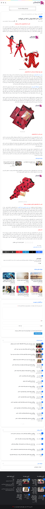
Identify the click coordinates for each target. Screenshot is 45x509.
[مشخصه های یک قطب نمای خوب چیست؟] (22, 275)
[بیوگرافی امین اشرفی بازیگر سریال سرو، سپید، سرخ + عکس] (39, 351)
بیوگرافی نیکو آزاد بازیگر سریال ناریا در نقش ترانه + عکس (25, 439)
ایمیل (41, 325)
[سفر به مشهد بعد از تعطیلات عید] (39, 163)
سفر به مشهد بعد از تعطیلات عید (29, 162)
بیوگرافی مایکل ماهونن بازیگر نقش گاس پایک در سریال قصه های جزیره (22, 454)
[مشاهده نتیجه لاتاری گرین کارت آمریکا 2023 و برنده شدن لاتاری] (22, 289)
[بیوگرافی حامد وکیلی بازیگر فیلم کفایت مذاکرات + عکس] (39, 420)
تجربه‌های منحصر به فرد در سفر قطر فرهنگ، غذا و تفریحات (37, 281)
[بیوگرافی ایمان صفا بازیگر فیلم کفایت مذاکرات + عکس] (39, 415)
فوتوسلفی (38, 258)
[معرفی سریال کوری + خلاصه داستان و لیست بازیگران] (26, 496)
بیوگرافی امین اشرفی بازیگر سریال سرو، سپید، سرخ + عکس (24, 349)
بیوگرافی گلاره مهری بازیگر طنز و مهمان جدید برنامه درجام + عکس (23, 365)
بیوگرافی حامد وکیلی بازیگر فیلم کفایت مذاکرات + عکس (25, 418)
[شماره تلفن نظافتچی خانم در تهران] (9, 289)
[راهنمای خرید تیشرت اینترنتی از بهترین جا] (36, 289)
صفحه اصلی (40, 14)
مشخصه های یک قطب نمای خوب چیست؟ (23, 281)
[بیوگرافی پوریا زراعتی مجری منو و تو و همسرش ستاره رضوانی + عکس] (39, 451)
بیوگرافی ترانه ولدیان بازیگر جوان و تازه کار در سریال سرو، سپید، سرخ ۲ (23, 354)
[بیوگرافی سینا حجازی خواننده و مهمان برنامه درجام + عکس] (39, 372)
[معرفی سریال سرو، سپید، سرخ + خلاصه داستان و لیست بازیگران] (39, 361)
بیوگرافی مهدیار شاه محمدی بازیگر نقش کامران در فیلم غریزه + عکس (23, 402)
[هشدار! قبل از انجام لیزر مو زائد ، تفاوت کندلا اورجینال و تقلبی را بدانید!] (18, 163)
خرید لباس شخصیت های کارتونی (24, 207)
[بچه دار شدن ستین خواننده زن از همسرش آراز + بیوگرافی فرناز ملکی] (39, 446)
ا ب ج (13, 483)
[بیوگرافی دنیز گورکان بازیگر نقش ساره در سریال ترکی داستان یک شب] (39, 435)
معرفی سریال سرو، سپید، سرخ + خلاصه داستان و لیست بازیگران (24, 359)
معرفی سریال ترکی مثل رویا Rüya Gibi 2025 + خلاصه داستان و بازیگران (23, 344)
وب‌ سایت (20, 325)
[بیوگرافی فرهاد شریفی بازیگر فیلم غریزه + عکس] (39, 398)
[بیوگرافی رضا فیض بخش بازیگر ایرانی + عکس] (39, 377)
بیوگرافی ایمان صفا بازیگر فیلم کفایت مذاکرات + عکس (25, 413)
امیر (13, 479)
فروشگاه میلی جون (35, 87)
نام (41, 320)
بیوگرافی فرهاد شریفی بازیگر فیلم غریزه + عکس (26, 397)
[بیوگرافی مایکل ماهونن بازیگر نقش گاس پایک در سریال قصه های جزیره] (39, 456)
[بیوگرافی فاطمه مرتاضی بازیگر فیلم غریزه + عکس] (39, 393)
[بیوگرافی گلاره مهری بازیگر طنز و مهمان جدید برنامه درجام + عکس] (39, 366)
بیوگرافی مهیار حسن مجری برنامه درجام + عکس (26, 386)
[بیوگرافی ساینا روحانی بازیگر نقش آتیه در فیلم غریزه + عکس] (39, 409)
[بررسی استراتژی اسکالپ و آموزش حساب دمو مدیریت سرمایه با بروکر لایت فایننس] (9, 275)
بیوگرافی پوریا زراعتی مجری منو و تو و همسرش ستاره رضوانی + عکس (23, 449)
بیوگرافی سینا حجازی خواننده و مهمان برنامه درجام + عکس (24, 370)
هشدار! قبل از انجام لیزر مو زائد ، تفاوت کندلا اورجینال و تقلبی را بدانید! (8, 163)
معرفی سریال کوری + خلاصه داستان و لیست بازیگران (19, 496)
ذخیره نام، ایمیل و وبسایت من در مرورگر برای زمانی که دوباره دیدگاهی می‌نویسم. (28, 330)
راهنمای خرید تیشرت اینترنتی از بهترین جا (37, 294)
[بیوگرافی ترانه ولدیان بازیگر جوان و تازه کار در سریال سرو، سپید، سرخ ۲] (39, 356)
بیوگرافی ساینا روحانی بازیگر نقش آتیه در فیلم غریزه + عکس (24, 408)
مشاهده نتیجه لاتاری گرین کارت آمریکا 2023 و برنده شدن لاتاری (23, 294)
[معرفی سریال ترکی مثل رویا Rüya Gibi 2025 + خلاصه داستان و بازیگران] (39, 345)
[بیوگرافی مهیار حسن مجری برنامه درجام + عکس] (39, 388)
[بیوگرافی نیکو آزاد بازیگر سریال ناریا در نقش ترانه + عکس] (39, 440)
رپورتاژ (36, 14)
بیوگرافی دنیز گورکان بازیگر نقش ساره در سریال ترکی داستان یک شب (23, 433)
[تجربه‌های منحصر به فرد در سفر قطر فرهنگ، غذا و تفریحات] (36, 275)
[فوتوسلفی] (38, 2)
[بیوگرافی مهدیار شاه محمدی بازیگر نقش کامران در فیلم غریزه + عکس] (39, 404)
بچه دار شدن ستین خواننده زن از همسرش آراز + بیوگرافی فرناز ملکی (23, 444)
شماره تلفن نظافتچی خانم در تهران (9, 293)
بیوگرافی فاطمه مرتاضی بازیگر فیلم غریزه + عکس (26, 391)
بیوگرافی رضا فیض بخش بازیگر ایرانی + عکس (27, 376)
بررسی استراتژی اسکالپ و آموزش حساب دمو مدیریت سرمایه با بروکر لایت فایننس (9, 281)
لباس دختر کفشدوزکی (38, 75)
